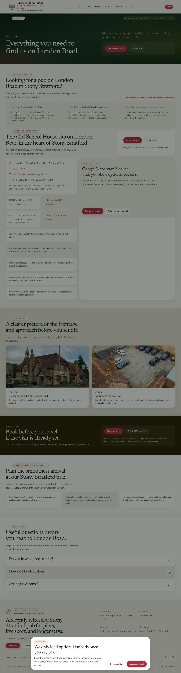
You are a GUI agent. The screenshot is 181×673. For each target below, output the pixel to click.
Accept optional (136, 664)
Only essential (115, 664)
